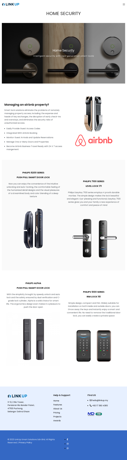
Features (57, 404)
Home (56, 400)
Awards (57, 420)
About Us (57, 408)
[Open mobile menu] (123, 4)
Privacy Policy (25, 442)
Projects (57, 416)
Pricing (56, 412)
